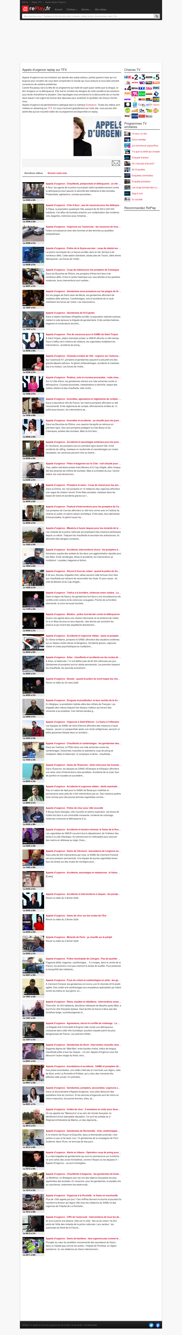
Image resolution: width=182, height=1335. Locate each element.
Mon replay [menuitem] (100, 9)
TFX (50, 108)
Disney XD (149, 110)
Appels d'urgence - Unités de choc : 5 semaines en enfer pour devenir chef (86, 1109)
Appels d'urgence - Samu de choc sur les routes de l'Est (76, 915)
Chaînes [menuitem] (71, 9)
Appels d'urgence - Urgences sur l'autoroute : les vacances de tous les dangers (89, 226)
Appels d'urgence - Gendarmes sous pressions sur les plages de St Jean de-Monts (90, 291)
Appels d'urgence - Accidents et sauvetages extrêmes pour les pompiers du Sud (89, 442)
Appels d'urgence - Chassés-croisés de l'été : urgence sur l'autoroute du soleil (88, 355)
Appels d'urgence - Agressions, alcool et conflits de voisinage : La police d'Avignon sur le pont (97, 1023)
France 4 (127, 88)
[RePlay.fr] (37, 8)
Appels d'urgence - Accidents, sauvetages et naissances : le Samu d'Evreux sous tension (94, 872)
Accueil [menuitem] (58, 9)
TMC (149, 82)
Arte (134, 82)
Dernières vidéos (33, 173)
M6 (127, 82)
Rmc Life (134, 93)
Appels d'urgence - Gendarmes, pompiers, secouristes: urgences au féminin (87, 1087)
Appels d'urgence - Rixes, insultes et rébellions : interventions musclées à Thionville (91, 1001)
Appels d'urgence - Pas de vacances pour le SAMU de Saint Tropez (82, 334)
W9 (141, 82)
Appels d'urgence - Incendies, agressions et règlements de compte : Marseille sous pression (95, 398)
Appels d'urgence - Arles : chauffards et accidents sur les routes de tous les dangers (91, 657)
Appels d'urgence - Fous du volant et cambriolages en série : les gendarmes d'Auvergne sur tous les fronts (103, 980)
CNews (141, 99)
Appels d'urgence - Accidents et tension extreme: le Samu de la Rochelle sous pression (93, 829)
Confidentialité (90, 1325)
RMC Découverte (156, 88)
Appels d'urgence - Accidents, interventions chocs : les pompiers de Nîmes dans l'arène (93, 549)
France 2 (134, 77)
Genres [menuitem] (85, 9)
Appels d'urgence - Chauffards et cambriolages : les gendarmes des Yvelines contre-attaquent (96, 743)
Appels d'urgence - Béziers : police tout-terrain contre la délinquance (83, 614)
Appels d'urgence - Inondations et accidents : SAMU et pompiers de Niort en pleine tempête (95, 1066)
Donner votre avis (57, 173)
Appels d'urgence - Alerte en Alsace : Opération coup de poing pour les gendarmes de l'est (95, 1152)
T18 (156, 93)
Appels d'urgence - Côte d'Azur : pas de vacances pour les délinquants (84, 205)
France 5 (156, 77)
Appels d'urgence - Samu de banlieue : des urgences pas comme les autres (86, 1238)
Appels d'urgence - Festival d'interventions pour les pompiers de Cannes (85, 506)
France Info (134, 99)
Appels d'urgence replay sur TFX (44, 69)
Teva (141, 93)
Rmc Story (127, 93)
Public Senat (141, 116)
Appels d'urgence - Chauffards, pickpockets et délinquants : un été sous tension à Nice (93, 183)
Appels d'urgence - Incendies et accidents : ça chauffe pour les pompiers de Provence (92, 420)
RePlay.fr (26, 1325)
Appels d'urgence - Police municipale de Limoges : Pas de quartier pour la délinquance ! (93, 958)
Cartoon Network (141, 110)
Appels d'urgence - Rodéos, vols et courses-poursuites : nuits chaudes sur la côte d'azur (94, 377)
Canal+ (149, 77)
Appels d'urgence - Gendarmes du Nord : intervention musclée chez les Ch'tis (87, 1044)
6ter (149, 88)
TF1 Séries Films (141, 88)
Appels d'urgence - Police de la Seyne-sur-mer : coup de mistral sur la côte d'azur (89, 248)
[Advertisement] (91, 41)
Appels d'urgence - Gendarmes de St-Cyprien (70, 312)
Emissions (91, 104)
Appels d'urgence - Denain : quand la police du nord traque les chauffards (85, 678)
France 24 (134, 104)
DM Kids (156, 110)
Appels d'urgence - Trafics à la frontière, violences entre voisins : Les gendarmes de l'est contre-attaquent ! (103, 592)
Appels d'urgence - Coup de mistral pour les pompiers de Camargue (82, 269)
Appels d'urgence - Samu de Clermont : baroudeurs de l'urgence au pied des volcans (91, 851)
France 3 (141, 77)
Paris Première (149, 93)
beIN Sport (141, 104)
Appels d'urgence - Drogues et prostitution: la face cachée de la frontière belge (88, 700)
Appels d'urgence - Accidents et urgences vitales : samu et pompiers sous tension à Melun (94, 635)
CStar (134, 88)
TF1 (127, 77)
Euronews (127, 104)
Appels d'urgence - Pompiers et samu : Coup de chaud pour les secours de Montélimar (92, 485)
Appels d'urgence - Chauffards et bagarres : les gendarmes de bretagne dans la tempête (93, 1173)
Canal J (134, 110)
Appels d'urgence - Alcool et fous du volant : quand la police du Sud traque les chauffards (94, 571)
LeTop (127, 116)
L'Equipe (156, 104)
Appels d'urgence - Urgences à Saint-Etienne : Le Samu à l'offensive (82, 721)
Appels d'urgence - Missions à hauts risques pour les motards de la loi (83, 528)
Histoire (149, 116)
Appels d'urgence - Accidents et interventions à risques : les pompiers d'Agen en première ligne (97, 894)
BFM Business (156, 99)
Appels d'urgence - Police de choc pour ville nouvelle (74, 807)
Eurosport (149, 104)
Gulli (127, 110)
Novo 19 (127, 99)
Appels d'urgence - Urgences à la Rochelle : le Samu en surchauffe (82, 1195)
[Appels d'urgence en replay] (97, 136)
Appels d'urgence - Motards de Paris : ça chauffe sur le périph (79, 937)
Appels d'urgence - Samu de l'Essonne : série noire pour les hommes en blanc (88, 764)
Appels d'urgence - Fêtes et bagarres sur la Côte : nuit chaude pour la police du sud (91, 463)
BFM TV (149, 99)
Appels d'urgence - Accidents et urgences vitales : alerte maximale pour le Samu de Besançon (96, 786)
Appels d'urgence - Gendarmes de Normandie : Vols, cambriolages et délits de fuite (90, 1130)
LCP (134, 116)
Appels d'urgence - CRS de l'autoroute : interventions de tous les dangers (85, 1217)
